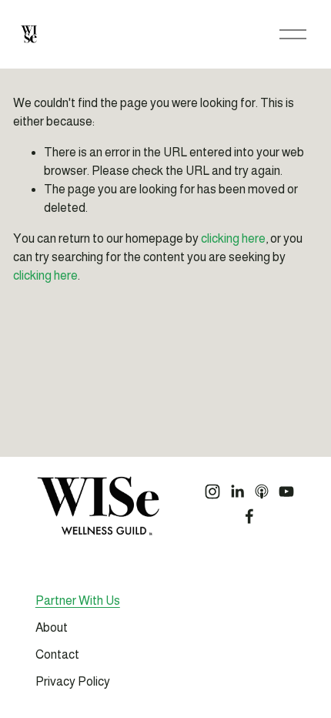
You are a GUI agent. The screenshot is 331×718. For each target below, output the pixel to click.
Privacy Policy (72, 681)
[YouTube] (286, 491)
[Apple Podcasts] (261, 491)
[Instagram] (212, 491)
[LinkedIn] (237, 491)
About (51, 627)
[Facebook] (249, 516)
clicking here (233, 238)
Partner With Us (77, 600)
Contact (57, 654)
